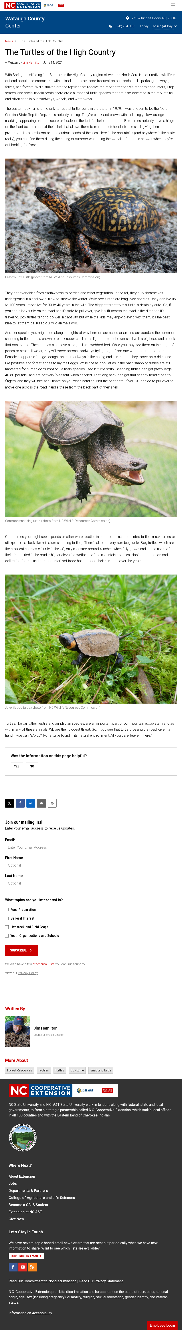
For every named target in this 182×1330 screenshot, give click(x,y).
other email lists (44, 964)
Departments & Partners (28, 1191)
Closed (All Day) (163, 26)
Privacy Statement (108, 1281)
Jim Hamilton (32, 62)
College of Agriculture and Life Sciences (42, 1198)
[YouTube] (22, 1267)
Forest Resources (19, 1070)
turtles (59, 1070)
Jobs (13, 1183)
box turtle (77, 1070)
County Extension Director (48, 1034)
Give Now (16, 1219)
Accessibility (42, 1313)
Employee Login (162, 1325)
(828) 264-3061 (125, 26)
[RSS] (32, 1267)
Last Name (14, 876)
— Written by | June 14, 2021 (34, 62)
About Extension (22, 1176)
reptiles (44, 1070)
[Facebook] (13, 1267)
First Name (14, 858)
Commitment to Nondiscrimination (50, 1281)
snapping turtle (100, 1070)
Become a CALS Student (28, 1205)
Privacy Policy (28, 973)
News (9, 41)
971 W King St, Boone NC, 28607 (154, 18)
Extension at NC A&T (25, 1212)
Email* (10, 840)
